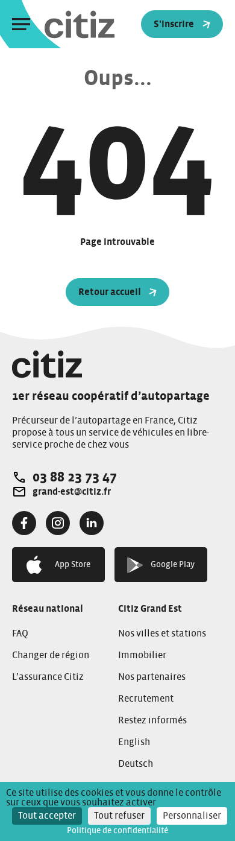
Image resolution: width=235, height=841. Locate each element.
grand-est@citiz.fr (72, 492)
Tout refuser (119, 815)
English (134, 742)
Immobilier (142, 655)
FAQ (20, 633)
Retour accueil (109, 292)
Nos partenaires (152, 677)
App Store (72, 564)
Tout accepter (47, 815)
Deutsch (135, 764)
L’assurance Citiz (48, 677)
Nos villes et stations (162, 633)
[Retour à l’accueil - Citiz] (104, 24)
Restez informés (152, 720)
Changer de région (50, 655)
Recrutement (146, 698)
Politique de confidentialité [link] (117, 831)
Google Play (173, 564)
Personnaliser (192, 815)
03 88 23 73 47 (75, 477)
